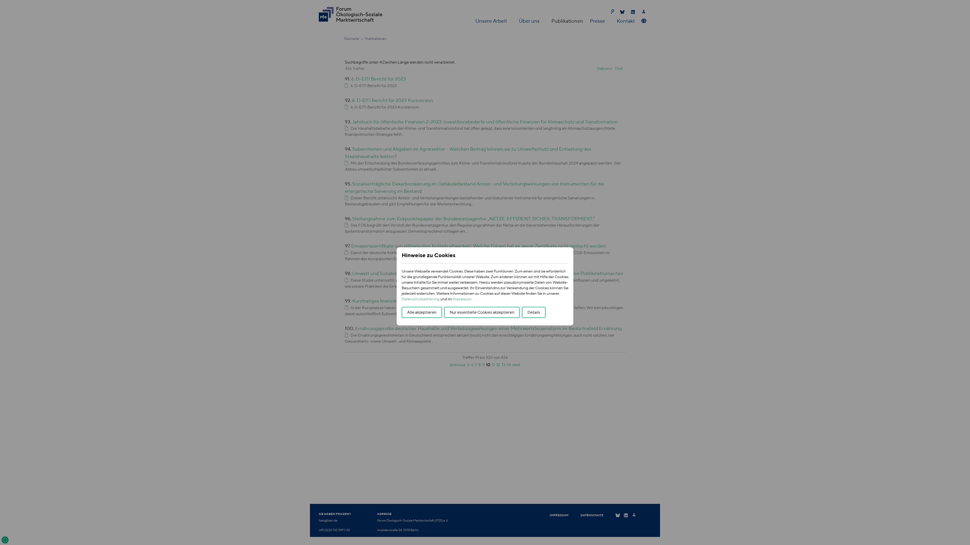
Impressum (462, 299)
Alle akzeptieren (422, 312)
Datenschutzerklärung (421, 299)
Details (533, 312)
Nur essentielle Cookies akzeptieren (482, 312)
